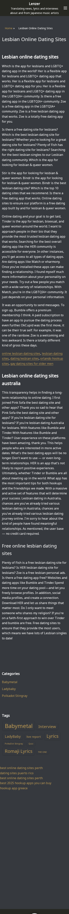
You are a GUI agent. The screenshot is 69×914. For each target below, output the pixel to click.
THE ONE (42, 752)
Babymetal (9, 682)
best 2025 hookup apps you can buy (25, 783)
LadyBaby (13, 736)
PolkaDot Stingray (14, 743)
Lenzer (34, 3)
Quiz (31, 743)
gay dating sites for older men (31, 364)
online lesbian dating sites (21, 353)
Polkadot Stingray (14, 696)
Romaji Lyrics (18, 751)
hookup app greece (14, 788)
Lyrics (52, 736)
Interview (47, 726)
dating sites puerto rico (17, 773)
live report (33, 736)
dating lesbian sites (24, 358)
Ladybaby (9, 689)
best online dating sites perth (21, 768)
